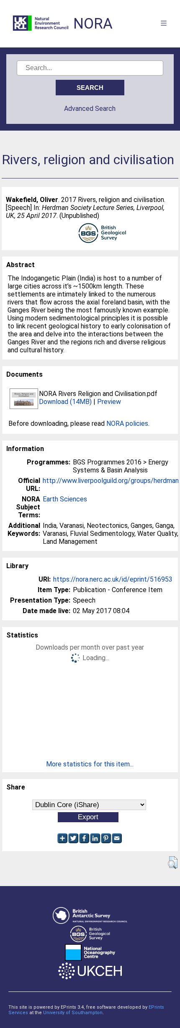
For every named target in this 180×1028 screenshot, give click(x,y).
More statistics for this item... (90, 764)
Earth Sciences (65, 499)
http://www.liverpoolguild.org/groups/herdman (111, 481)
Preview (109, 402)
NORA (93, 23)
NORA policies (127, 423)
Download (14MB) (65, 402)
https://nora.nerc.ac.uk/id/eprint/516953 (112, 579)
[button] (172, 862)
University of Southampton (73, 1012)
